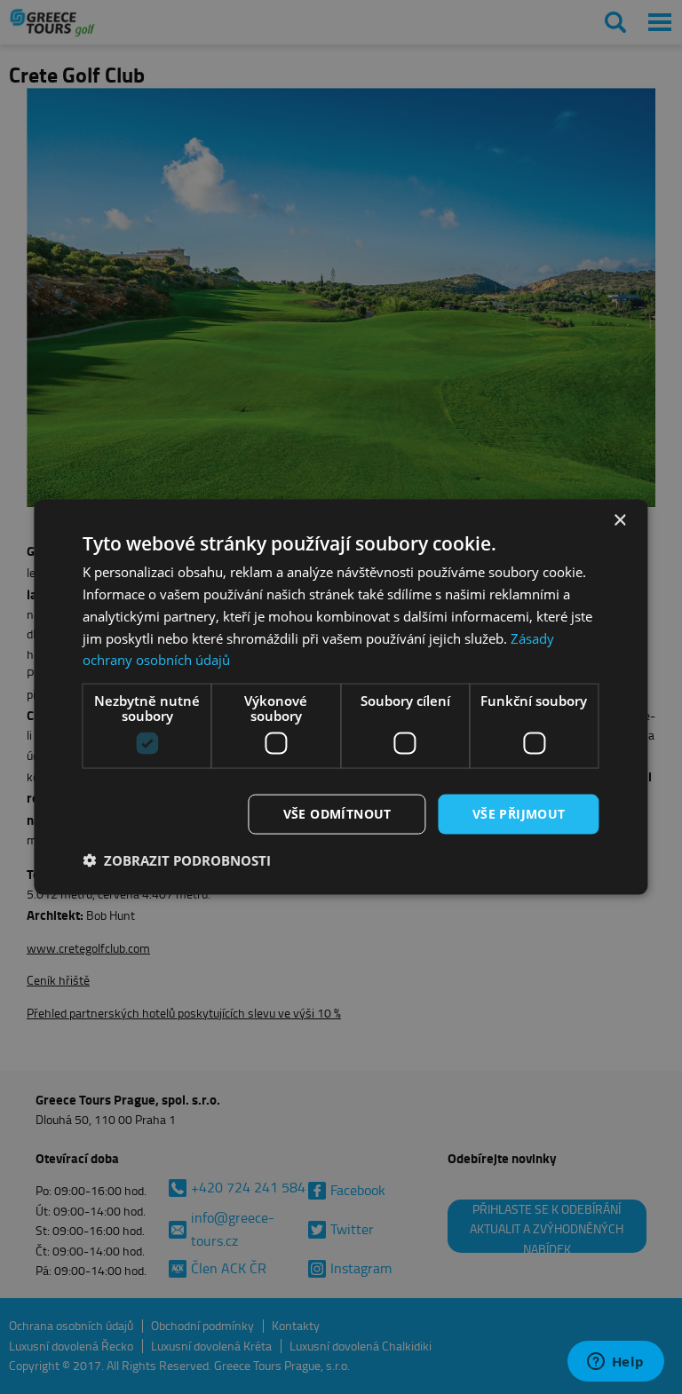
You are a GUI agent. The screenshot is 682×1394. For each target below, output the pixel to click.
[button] (177, 859)
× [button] (619, 520)
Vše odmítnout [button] (337, 813)
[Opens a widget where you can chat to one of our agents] (615, 1363)
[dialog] (340, 697)
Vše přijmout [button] (519, 813)
